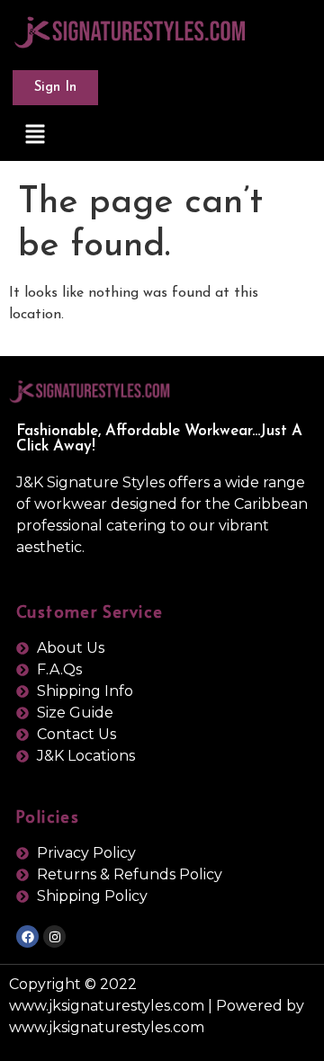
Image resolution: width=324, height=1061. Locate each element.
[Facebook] (27, 936)
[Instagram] (54, 936)
